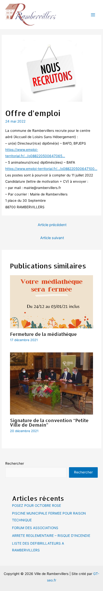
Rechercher (14, 463)
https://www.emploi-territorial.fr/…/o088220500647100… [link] (51, 169)
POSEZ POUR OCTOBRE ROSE (36, 506)
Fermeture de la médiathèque (43, 334)
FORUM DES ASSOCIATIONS (35, 528)
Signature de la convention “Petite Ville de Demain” (49, 422)
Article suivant (52, 238)
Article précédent (52, 225)
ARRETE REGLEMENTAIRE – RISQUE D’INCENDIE (51, 536)
